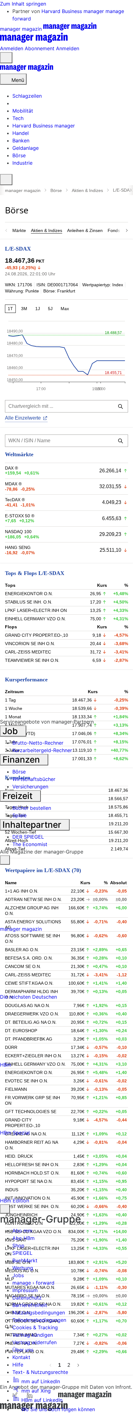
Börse (56, 190)
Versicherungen (30, 786)
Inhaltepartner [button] (32, 824)
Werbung (22, 1268)
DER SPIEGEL (28, 837)
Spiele (19, 815)
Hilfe (17, 1365)
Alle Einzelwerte (23, 418)
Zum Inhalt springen (23, 4)
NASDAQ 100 (18, 531)
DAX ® (11, 468)
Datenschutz (27, 1298)
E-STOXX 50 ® (19, 515)
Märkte (19, 230)
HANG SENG (18, 547)
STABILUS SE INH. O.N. (28, 602)
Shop (18, 1245)
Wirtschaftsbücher (33, 779)
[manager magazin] (26, 70)
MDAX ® (13, 483)
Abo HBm (23, 1238)
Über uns (22, 1350)
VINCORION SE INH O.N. (30, 643)
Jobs (18, 1275)
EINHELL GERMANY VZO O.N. (35, 618)
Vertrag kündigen (32, 1335)
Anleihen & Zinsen (85, 230)
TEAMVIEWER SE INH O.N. (32, 660)
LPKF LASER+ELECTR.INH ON (36, 610)
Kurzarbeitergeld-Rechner (42, 750)
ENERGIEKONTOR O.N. (29, 593)
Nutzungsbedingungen (38, 1312)
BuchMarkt (24, 1260)
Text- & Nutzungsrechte (40, 1372)
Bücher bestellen (31, 808)
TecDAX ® (15, 499)
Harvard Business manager (73, 11)
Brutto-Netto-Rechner (37, 743)
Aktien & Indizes (87, 190)
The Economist (29, 844)
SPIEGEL (22, 1253)
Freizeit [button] (18, 796)
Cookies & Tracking (35, 1327)
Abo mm (22, 1231)
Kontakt (21, 1357)
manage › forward (33, 1283)
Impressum (25, 1290)
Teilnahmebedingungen (39, 1320)
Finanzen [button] (22, 759)
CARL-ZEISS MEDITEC (28, 651)
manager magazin (23, 190)
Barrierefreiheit (29, 1305)
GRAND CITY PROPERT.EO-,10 (36, 635)
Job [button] (11, 731)
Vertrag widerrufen (34, 1342)
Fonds (114, 230)
